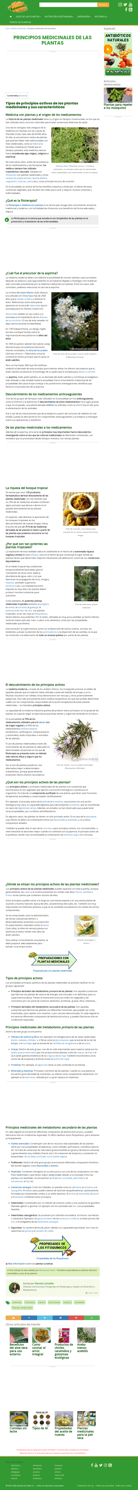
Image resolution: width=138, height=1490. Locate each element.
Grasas (14, 1049)
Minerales (16, 1070)
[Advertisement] (53, 71)
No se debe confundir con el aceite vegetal (45, 1156)
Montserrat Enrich (47, 1270)
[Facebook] (92, 1466)
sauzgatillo (16, 1190)
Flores (79, 892)
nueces (80, 1052)
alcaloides (72, 819)
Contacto (59, 1465)
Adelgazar (15, 1472)
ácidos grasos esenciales (23, 1052)
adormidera (79, 1178)
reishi (14, 1040)
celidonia (56, 1178)
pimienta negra (71, 834)
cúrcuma (22, 607)
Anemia (36, 1475)
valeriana (76, 1187)
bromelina (58, 801)
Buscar (104, 4)
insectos (10, 582)
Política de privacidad (105, 1485)
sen (74, 1206)
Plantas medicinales (18, 28)
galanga (34, 607)
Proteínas (16, 1064)
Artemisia (30, 1302)
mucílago (27, 1043)
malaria (67, 1302)
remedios (79, 1302)
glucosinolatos (45, 1218)
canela (11, 607)
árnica (72, 1193)
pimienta (10, 610)
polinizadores (50, 631)
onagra (50, 1055)
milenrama (37, 143)
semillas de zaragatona (64, 1043)
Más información (16, 1263)
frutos (9, 895)
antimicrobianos (29, 728)
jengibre (44, 604)
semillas (87, 892)
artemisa (16, 1302)
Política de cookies (123, 1485)
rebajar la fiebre (24, 299)
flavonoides (59, 819)
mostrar (23, 95)
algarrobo (42, 1064)
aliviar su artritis (87, 371)
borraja (62, 1055)
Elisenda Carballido (44, 1283)
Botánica (100, 16)
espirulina (30, 1077)
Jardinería (83, 16)
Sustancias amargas (21, 1187)
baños (44, 178)
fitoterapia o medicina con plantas (26, 205)
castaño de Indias (44, 1230)
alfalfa (79, 405)
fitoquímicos (41, 613)
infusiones (11, 174)
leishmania (54, 1302)
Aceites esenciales (20, 1143)
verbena (88, 1187)
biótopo (34, 554)
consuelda (67, 1178)
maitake (22, 1040)
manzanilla (84, 1193)
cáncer (42, 722)
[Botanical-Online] (21, 7)
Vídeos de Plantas (20, 22)
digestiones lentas (27, 808)
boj (27, 1181)
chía (90, 1052)
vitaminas (28, 1070)
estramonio (17, 1181)
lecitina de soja (60, 1058)
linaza (87, 1043)
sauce (46, 925)
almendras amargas (48, 1221)
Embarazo (37, 1478)
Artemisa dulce (62, 166)
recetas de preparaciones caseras (22, 178)
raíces (27, 892)
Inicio (8, 28)
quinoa (27, 1230)
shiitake (32, 1040)
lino (13, 1221)
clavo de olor (25, 610)
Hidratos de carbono (21, 1036)
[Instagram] (105, 1466)
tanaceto (19, 1196)
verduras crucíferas (69, 1218)
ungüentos (11, 181)
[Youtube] (96, 1466)
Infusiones (37, 1465)
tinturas (22, 181)
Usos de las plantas (27, 16)
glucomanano (62, 1040)
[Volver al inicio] (11, 16)
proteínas (74, 804)
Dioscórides (12, 313)
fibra (36, 1036)
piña (44, 801)
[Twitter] (101, 1466)
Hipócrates (34, 305)
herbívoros (11, 585)
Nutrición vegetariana (58, 16)
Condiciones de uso (85, 1485)
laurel (96, 1193)
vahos (30, 181)
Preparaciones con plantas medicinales (52, 970)
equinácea (91, 816)
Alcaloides (16, 1171)
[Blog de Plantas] (110, 1466)
